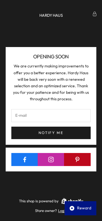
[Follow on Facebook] (25, 159)
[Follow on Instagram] (51, 159)
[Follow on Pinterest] (77, 159)
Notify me (51, 132)
